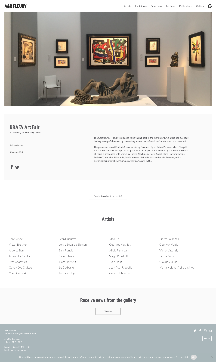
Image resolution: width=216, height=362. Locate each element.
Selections (156, 6)
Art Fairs (170, 6)
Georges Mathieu (120, 244)
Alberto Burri (17, 250)
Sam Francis (66, 250)
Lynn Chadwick (18, 261)
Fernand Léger (68, 273)
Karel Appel (16, 239)
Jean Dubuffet (67, 239)
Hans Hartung (67, 261)
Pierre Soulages (169, 239)
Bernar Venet (167, 256)
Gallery (200, 6)
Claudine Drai (17, 273)
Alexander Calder (19, 256)
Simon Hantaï (67, 256)
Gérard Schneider (120, 273)
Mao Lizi (114, 239)
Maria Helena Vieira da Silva (176, 267)
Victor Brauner (18, 244)
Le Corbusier (67, 267)
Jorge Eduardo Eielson (73, 244)
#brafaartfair (17, 152)
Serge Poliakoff (118, 256)
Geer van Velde (168, 244)
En (205, 338)
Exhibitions (141, 6)
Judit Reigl (116, 261)
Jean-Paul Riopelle (120, 267)
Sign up (108, 311)
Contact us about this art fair (108, 196)
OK (193, 357)
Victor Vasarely (168, 250)
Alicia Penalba (118, 250)
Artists (127, 6)
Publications (185, 6)
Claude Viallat (168, 261)
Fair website (16, 145)
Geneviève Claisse (20, 267)
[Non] (212, 357)
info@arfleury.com (12, 338)
